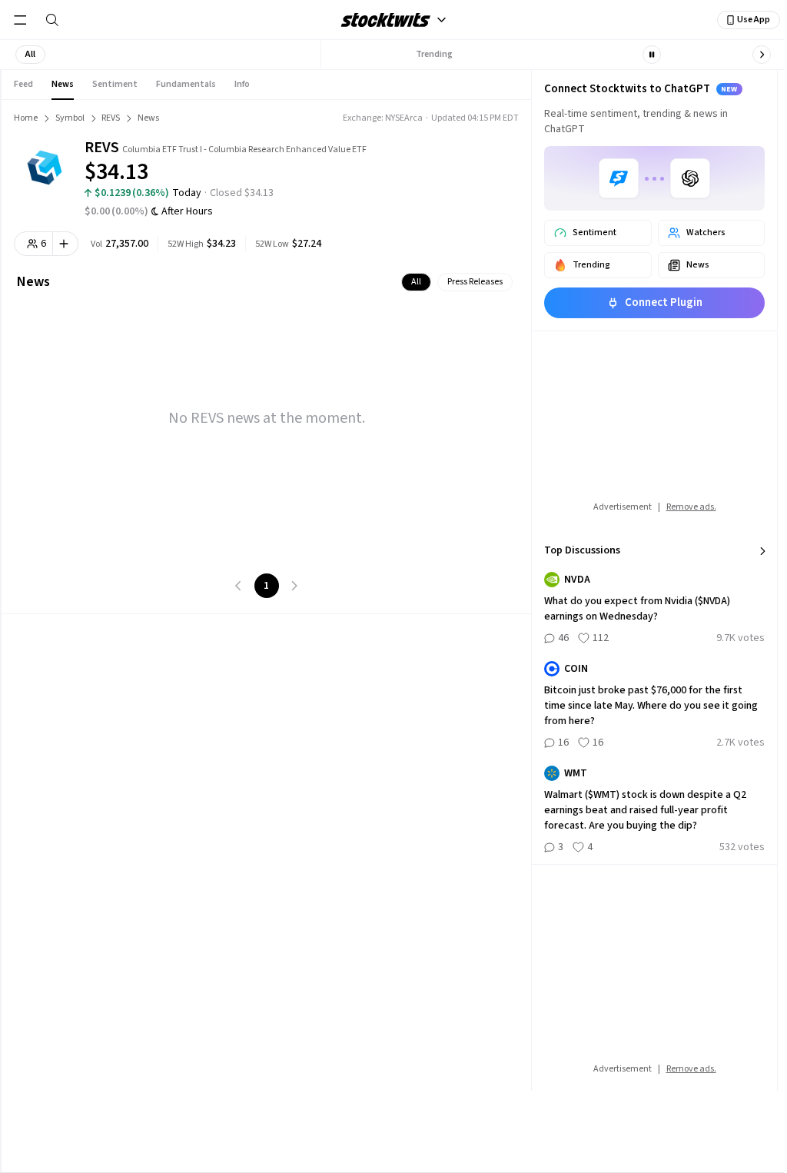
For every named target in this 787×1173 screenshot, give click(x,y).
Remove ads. (691, 506)
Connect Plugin (663, 302)
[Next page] (294, 585)
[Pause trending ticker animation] (652, 54)
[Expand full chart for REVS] (449, 161)
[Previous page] (239, 585)
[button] (30, 54)
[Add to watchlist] (65, 243)
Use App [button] (753, 19)
